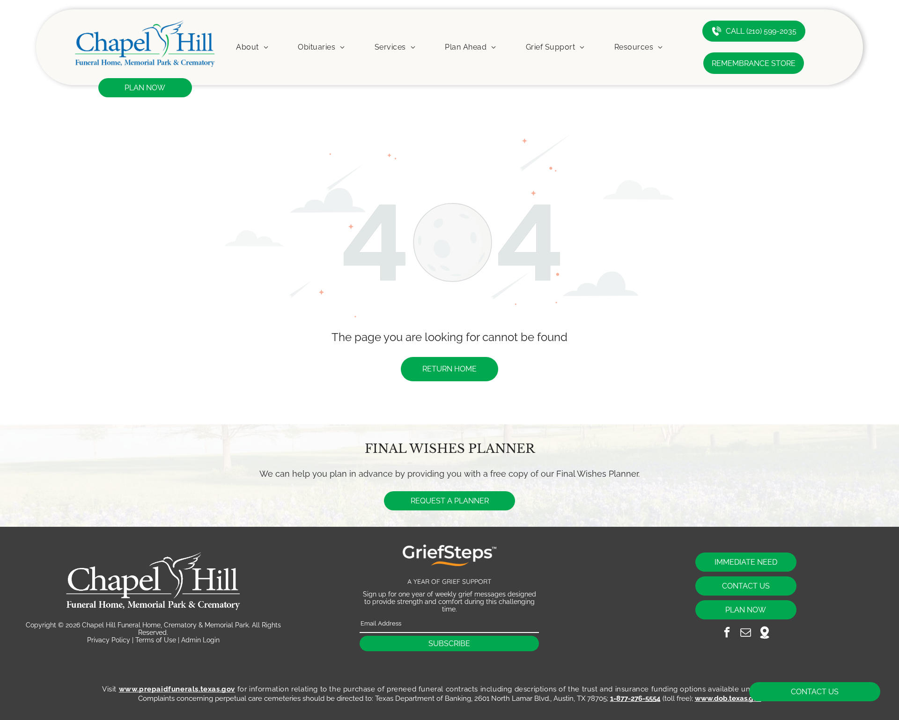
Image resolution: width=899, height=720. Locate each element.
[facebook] (727, 633)
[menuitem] (252, 47)
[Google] (764, 633)
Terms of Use (155, 640)
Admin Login (200, 640)
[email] (745, 633)
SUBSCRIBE (449, 643)
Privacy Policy (108, 640)
